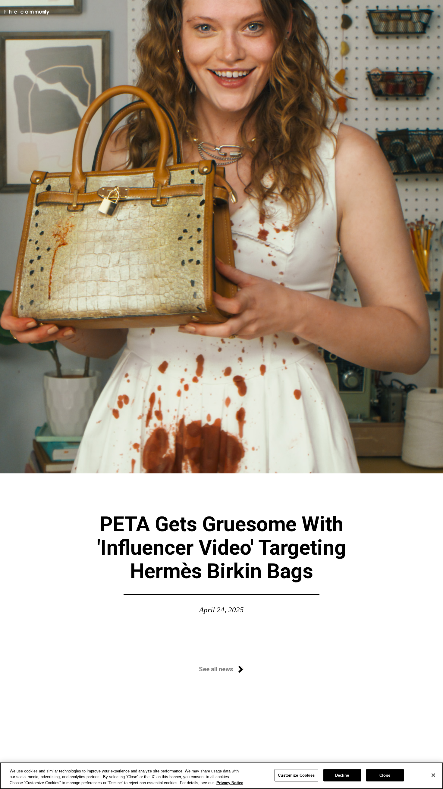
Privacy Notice (229, 783)
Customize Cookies (296, 775)
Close (384, 775)
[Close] (433, 775)
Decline (342, 775)
